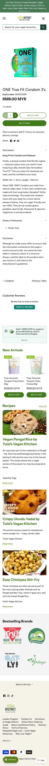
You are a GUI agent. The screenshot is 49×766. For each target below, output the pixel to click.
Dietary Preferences (12, 220)
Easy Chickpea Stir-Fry (21, 580)
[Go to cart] (43, 18)
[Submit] (43, 27)
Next (44, 281)
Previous (36, 281)
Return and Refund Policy (23, 725)
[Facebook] (4, 695)
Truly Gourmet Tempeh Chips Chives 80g (33, 381)
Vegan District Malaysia (28, 759)
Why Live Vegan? (24, 733)
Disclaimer (8, 238)
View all (42, 406)
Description (8, 150)
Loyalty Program (10, 719)
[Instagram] (8, 695)
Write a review (24, 307)
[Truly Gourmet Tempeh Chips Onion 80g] (14, 366)
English (6, 741)
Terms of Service (19, 728)
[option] (24, 62)
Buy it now (24, 123)
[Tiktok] (12, 695)
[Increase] (15, 115)
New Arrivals (13, 350)
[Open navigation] (4, 18)
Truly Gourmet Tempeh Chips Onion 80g (14, 381)
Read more (8, 483)
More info (24, 340)
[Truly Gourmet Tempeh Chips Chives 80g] (36, 366)
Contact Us (26, 719)
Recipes (9, 406)
